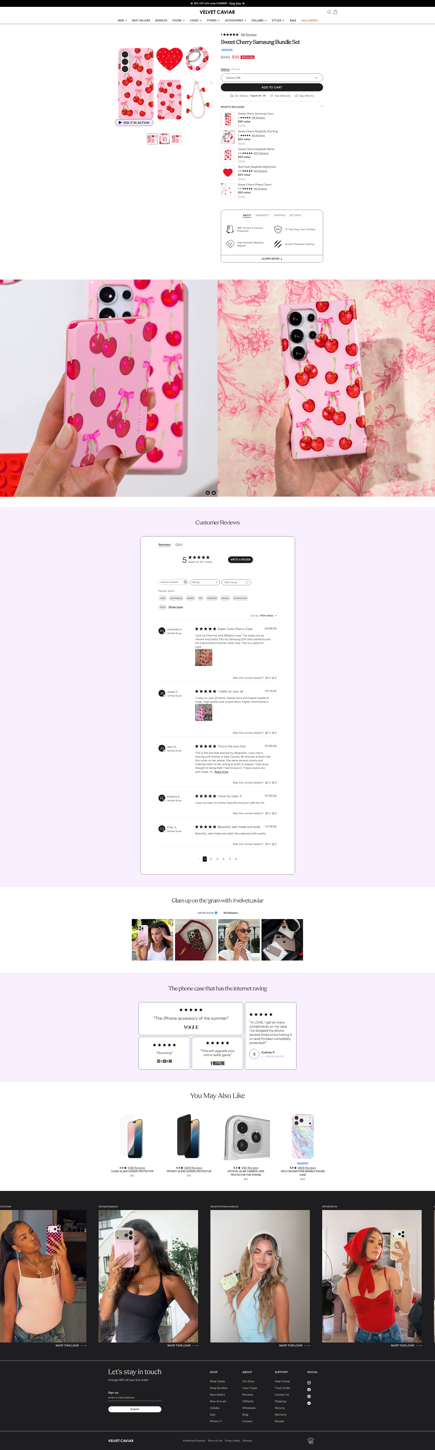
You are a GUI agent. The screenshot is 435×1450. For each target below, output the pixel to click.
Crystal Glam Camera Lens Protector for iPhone (245, 1173)
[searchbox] (170, 582)
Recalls (279, 1421)
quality (190, 598)
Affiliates (248, 1401)
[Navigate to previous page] (199, 859)
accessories (240, 598)
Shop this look (42, 1345)
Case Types (249, 1388)
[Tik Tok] (317, 1403)
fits (200, 598)
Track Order (282, 1388)
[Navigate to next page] (236, 859)
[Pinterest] (317, 1396)
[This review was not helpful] (273, 678)
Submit (134, 1409)
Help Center (282, 1381)
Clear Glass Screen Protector (132, 1171)
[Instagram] (317, 1382)
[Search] (329, 12)
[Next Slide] (211, 82)
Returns (295, 215)
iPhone (235, 69)
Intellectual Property (194, 1440)
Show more (176, 607)
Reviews (247, 1394)
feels (162, 607)
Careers (247, 1421)
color (162, 598)
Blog (245, 1414)
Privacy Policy (232, 1440)
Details (241, 125)
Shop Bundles (218, 1388)
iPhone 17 (216, 1421)
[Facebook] (317, 1389)
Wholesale (249, 1408)
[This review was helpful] (267, 678)
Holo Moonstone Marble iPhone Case (303, 1173)
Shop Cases (217, 1381)
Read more (221, 771)
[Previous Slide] (115, 82)
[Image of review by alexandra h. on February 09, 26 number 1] (203, 657)
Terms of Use (215, 1440)
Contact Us (282, 1394)
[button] (122, 21)
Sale (212, 1414)
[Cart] (335, 12)
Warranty (263, 215)
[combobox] (205, 582)
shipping (212, 598)
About (247, 215)
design (225, 598)
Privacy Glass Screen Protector (189, 1171)
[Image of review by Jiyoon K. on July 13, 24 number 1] (203, 712)
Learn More (271, 258)
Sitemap (247, 1440)
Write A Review (241, 559)
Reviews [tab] (164, 544)
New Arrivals (218, 1401)
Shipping (279, 215)
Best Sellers (217, 1394)
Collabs (214, 1408)
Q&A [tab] (178, 544)
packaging (176, 598)
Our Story (248, 1381)
